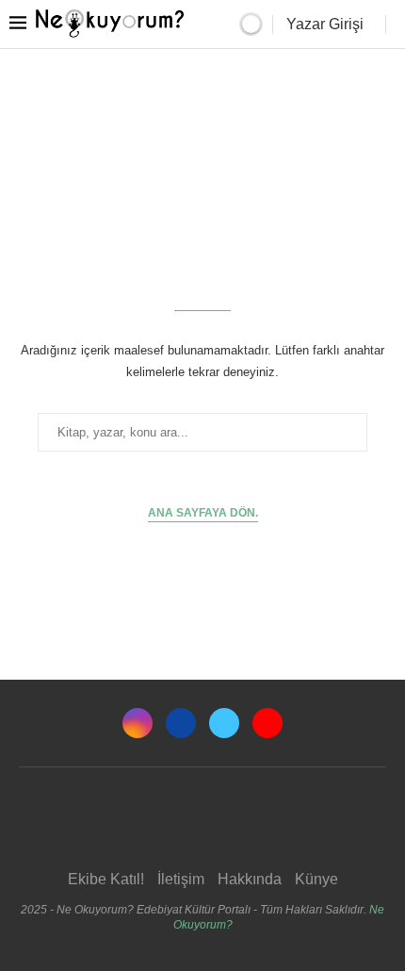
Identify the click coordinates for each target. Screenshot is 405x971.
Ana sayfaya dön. (203, 512)
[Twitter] (224, 723)
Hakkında (250, 879)
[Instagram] (137, 723)
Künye (316, 879)
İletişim (180, 879)
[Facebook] (181, 723)
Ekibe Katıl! (106, 879)
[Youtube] (267, 723)
